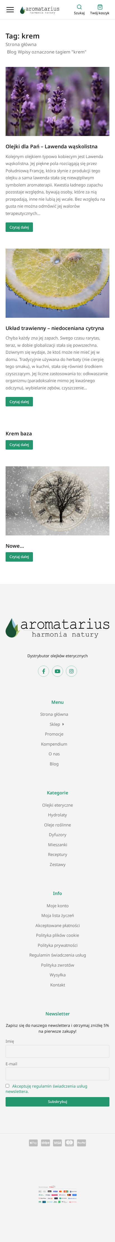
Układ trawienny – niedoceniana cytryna (55, 328)
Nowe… (15, 545)
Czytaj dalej (19, 227)
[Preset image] (57, 101)
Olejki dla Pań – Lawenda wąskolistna (52, 146)
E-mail (11, 1063)
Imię (10, 1041)
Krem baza (19, 433)
